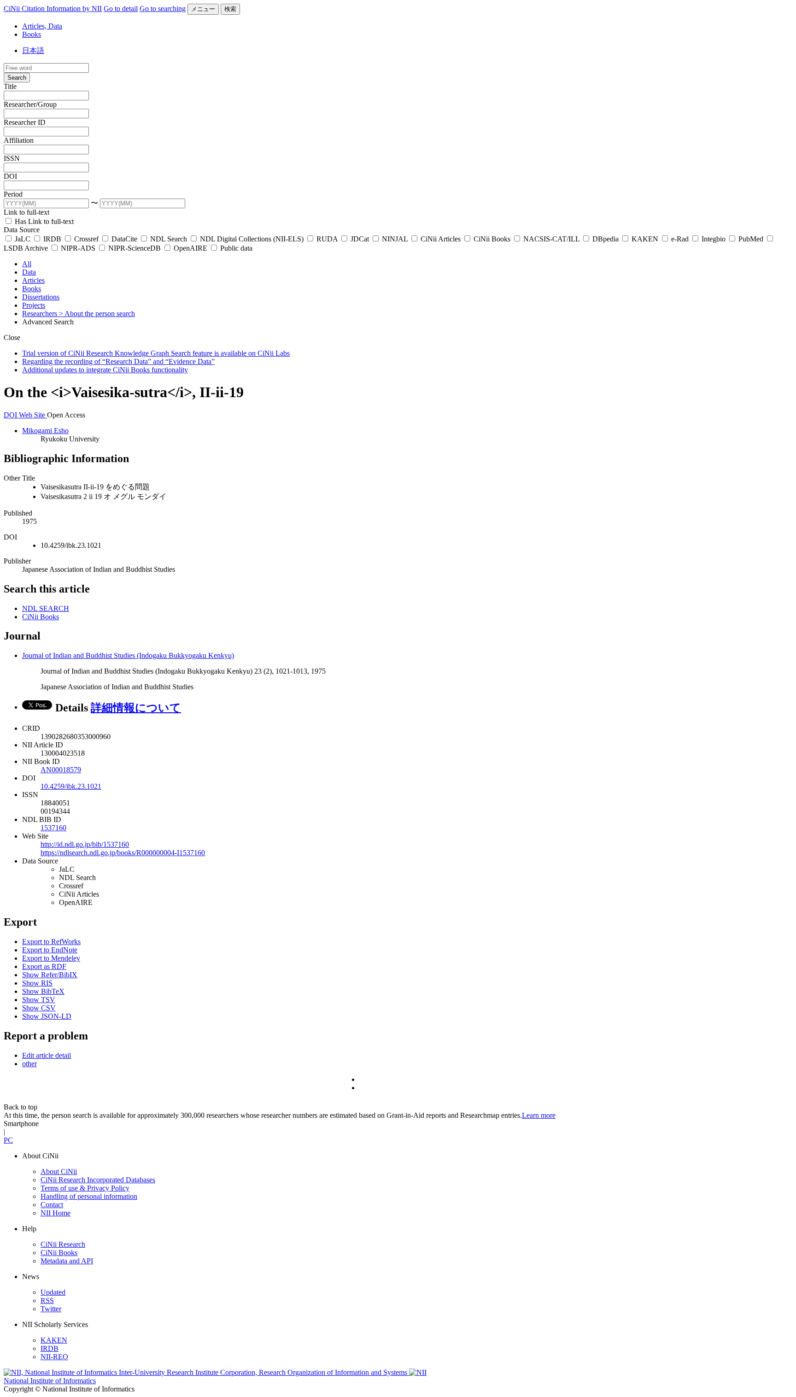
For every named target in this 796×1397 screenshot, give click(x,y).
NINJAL (395, 239)
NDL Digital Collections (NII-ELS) (251, 239)
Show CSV (39, 1008)
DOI (10, 176)
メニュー (203, 9)
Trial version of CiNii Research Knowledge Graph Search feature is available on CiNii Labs (156, 353)
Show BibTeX (43, 991)
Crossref (86, 239)
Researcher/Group (30, 104)
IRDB (52, 239)
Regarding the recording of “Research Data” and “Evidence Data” (118, 361)
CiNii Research (63, 1244)
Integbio (713, 239)
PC (8, 1140)
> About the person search (97, 313)
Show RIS (37, 983)
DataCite (124, 239)
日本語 (33, 50)
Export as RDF (44, 966)
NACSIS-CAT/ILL (551, 239)
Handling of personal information (89, 1196)
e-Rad (680, 239)
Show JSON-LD (46, 1016)
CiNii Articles (440, 239)
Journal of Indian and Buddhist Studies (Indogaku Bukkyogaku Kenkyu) (128, 655)
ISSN (12, 158)
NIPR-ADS (78, 248)
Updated (53, 1292)
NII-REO (54, 1357)
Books (31, 34)
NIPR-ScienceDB (134, 248)
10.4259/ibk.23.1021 (71, 786)
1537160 (53, 828)
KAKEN (645, 239)
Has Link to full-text (43, 221)
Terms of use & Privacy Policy (85, 1188)
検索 (230, 9)
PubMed (751, 239)
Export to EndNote (49, 950)
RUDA (327, 239)
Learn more (539, 1115)
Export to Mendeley (51, 958)
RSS (47, 1300)
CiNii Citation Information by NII (53, 8)
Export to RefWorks (51, 941)
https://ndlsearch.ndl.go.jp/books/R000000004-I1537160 (123, 853)
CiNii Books (492, 239)
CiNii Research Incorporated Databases (98, 1180)
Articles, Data (42, 26)
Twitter (51, 1309)
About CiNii (59, 1171)
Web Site (33, 415)
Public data (235, 248)
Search (16, 77)
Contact (52, 1205)
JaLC (22, 239)
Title (10, 86)
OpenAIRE (190, 248)
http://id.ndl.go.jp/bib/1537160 (85, 844)
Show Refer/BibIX (49, 975)
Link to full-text (26, 212)
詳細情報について (136, 708)
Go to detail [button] (121, 8)
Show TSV (38, 1000)
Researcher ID (25, 122)
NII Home (55, 1213)
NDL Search (168, 239)
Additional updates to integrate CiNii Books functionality (105, 370)
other (29, 1064)
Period (13, 194)
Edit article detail (46, 1055)
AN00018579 (61, 770)
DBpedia (605, 239)
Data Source (22, 230)
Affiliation (19, 140)
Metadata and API (67, 1261)
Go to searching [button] (163, 8)
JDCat (360, 239)
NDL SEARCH (45, 608)
